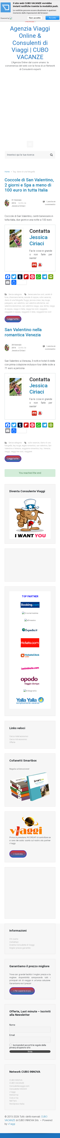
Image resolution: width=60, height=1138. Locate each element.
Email (12, 1035)
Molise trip (13, 1095)
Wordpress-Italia (16, 1104)
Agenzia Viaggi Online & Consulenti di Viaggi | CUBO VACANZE (30, 43)
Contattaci (13, 942)
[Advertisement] (30, 108)
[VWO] (13, 18)
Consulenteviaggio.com (19, 1086)
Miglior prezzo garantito (19, 948)
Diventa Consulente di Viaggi (21, 945)
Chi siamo (13, 939)
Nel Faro (13, 1101)
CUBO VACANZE (16, 1083)
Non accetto (35, 18)
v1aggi (12, 1092)
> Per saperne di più (22, 991)
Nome (12, 1025)
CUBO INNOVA (15, 1080)
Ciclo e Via (13, 1098)
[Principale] (30, 144)
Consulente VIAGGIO (18, 1089)
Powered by (5, 18)
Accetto (52, 18)
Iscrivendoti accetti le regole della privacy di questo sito (27, 1046)
